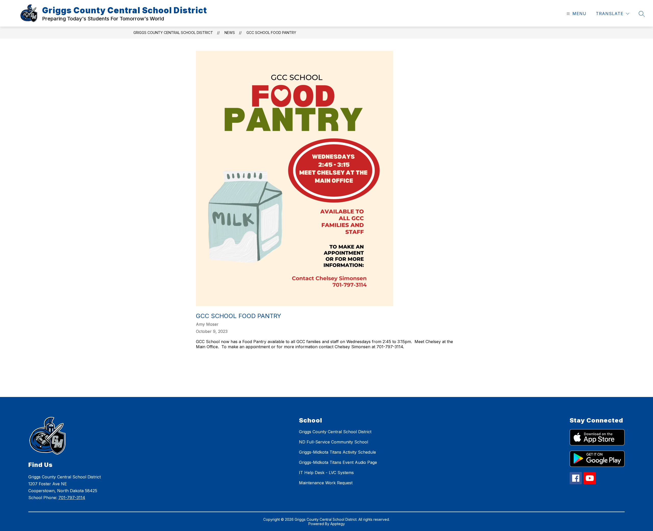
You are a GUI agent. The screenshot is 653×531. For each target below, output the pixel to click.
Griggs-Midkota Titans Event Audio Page (338, 462)
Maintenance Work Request (326, 482)
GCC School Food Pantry (271, 32)
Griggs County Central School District (173, 32)
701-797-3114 (71, 497)
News (229, 32)
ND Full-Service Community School (333, 441)
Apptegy (337, 524)
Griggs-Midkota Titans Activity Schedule (337, 452)
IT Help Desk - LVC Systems (326, 472)
